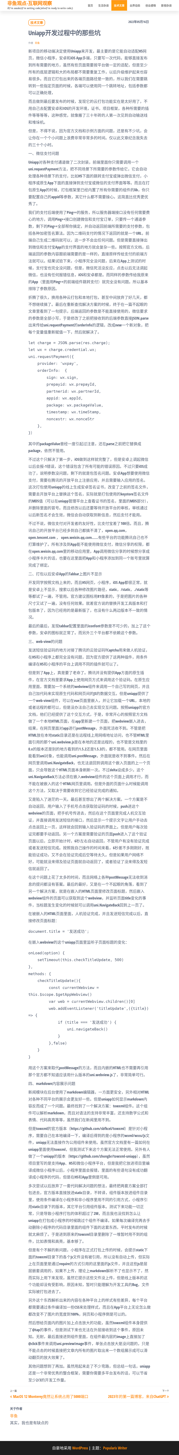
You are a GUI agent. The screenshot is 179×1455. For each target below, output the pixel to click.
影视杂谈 (166, 5)
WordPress (80, 1447)
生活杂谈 (103, 5)
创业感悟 (150, 5)
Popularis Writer (115, 1447)
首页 (90, 5)
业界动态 (135, 5)
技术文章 (119, 5)
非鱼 (37, 42)
